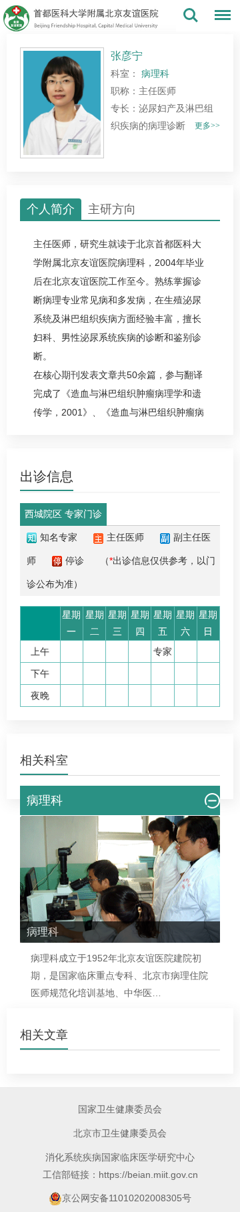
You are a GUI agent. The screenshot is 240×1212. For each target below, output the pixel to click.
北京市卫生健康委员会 (120, 1133)
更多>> (207, 125)
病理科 (131, 262)
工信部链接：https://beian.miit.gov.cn (120, 1174)
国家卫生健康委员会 (120, 1109)
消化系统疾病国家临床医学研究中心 (120, 1157)
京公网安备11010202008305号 (126, 1198)
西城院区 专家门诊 (63, 513)
